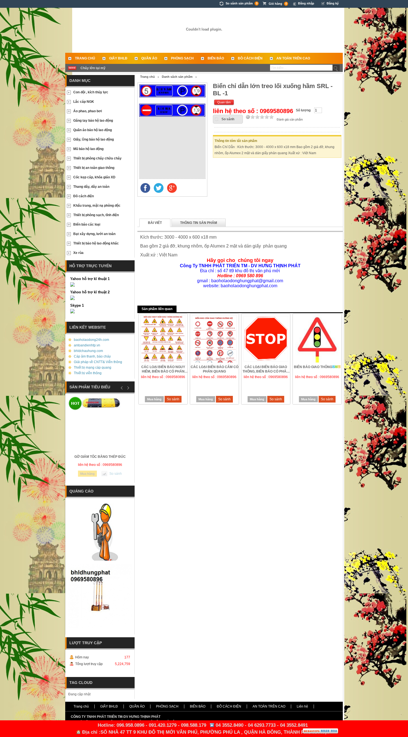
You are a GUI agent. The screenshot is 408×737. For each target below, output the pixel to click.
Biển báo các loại (86, 224)
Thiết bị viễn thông (88, 373)
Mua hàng (154, 399)
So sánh (227, 119)
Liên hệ (302, 706)
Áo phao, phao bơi (87, 111)
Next (127, 387)
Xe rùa (78, 253)
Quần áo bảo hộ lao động (92, 130)
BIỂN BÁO (216, 58)
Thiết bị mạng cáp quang (92, 367)
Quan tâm (224, 102)
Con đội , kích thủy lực (90, 92)
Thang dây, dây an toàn (91, 187)
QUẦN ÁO (149, 58)
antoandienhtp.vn (87, 345)
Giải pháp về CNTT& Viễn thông (98, 362)
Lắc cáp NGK (83, 102)
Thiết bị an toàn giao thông (93, 168)
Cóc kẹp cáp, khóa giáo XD (94, 177)
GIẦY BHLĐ (118, 58)
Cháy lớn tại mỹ (92, 68)
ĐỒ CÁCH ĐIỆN (250, 58)
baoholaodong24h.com (91, 340)
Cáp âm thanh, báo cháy (92, 356)
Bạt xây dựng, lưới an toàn (94, 234)
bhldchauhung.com (88, 351)
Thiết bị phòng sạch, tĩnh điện (96, 215)
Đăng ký (333, 3)
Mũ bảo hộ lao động (88, 149)
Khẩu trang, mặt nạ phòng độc (96, 206)
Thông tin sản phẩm (198, 223)
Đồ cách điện (83, 196)
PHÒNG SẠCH (182, 58)
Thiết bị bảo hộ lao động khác (96, 243)
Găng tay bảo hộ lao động (93, 121)
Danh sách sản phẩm (177, 76)
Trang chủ (85, 58)
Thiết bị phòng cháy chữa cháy (97, 158)
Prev (122, 387)
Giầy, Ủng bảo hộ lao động (93, 139)
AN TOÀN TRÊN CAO (293, 58)
